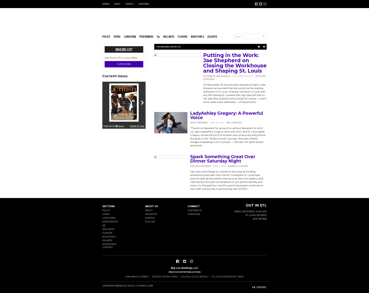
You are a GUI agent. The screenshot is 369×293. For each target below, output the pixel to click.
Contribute (195, 210)
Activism (260, 76)
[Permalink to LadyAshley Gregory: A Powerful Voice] (170, 122)
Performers (146, 36)
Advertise (151, 214)
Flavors (183, 36)
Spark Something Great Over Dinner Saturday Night (222, 159)
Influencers (234, 122)
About (117, 3)
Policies (150, 221)
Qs (103, 225)
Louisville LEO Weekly (194, 276)
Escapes (212, 36)
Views (117, 36)
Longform (130, 36)
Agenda (105, 3)
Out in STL (122, 18)
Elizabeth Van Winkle (216, 76)
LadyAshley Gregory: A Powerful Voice (226, 115)
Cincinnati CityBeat (137, 276)
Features (208, 79)
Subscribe (144, 3)
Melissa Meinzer (200, 166)
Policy (106, 36)
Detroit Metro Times (164, 276)
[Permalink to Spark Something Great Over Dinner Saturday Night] (170, 166)
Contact (129, 3)
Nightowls (197, 36)
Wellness (168, 36)
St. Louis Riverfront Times (228, 276)
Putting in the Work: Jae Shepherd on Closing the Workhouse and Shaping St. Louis (235, 63)
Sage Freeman (199, 122)
